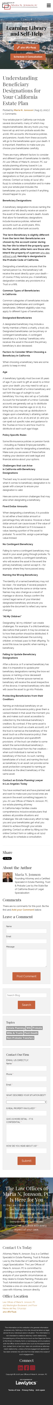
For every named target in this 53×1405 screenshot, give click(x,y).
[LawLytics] (26, 1382)
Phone (9, 1074)
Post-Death (31, 1033)
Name (9, 926)
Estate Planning (16, 1028)
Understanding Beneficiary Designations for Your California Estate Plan (22, 90)
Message (10, 947)
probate (37, 1028)
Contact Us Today (17, 1247)
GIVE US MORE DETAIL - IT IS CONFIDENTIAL (19, 1120)
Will (29, 1028)
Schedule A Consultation (28, 56)
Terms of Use (14, 1390)
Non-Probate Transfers (20, 1038)
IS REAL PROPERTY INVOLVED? (21, 1108)
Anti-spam (40, 1390)
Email (8, 936)
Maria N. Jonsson (23, 110)
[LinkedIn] (20, 1368)
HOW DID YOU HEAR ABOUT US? (22, 1146)
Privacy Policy (28, 1390)
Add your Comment (23, 909)
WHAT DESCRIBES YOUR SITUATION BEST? (26, 1096)
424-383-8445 (28, 47)
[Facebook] (26, 1368)
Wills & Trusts (15, 1033)
